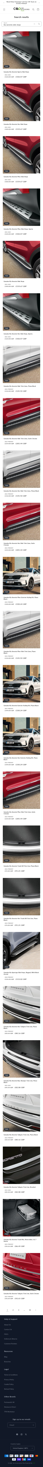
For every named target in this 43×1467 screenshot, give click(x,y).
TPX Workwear (9, 1412)
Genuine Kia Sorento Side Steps (14, 281)
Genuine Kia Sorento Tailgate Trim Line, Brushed (20, 1187)
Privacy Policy (9, 1379)
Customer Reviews (10, 1344)
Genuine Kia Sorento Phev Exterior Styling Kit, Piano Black (21, 598)
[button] (4, 9)
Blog (5, 1357)
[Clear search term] (34, 24)
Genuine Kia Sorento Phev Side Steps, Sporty (18, 229)
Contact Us (8, 1329)
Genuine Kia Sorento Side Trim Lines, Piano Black (20, 386)
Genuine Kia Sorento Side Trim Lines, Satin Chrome (20, 438)
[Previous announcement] (4, 2)
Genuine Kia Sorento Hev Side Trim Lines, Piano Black (21, 491)
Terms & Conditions (11, 1375)
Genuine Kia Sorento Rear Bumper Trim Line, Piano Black (20, 1081)
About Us (7, 1325)
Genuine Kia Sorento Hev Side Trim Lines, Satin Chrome (19, 544)
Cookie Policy (9, 1384)
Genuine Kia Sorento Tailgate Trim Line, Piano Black (21, 1135)
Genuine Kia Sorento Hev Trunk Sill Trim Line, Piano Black (21, 919)
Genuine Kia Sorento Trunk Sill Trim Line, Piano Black (21, 866)
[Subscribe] (33, 1425)
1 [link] (7, 1310)
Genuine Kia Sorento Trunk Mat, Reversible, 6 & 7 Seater (20, 1240)
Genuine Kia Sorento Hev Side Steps (15, 124)
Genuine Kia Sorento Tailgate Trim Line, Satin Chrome (21, 1293)
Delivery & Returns (10, 1339)
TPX (34, 1463)
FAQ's (6, 1334)
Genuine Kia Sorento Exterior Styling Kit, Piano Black (21, 705)
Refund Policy (9, 1389)
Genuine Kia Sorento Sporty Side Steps (16, 72)
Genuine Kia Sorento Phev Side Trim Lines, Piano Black (20, 652)
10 (30, 1310)
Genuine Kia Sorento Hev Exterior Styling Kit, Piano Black (21, 758)
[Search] (39, 24)
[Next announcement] (39, 2)
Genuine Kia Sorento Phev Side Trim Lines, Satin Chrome (19, 813)
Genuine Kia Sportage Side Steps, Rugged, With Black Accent (21, 973)
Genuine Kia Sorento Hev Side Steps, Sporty (18, 334)
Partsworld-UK (9, 1402)
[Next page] (35, 1310)
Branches (7, 1362)
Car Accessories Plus (19, 1463)
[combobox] (21, 24)
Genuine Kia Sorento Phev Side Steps (16, 177)
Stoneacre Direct (10, 1407)
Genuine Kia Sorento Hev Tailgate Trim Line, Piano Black (20, 1027)
